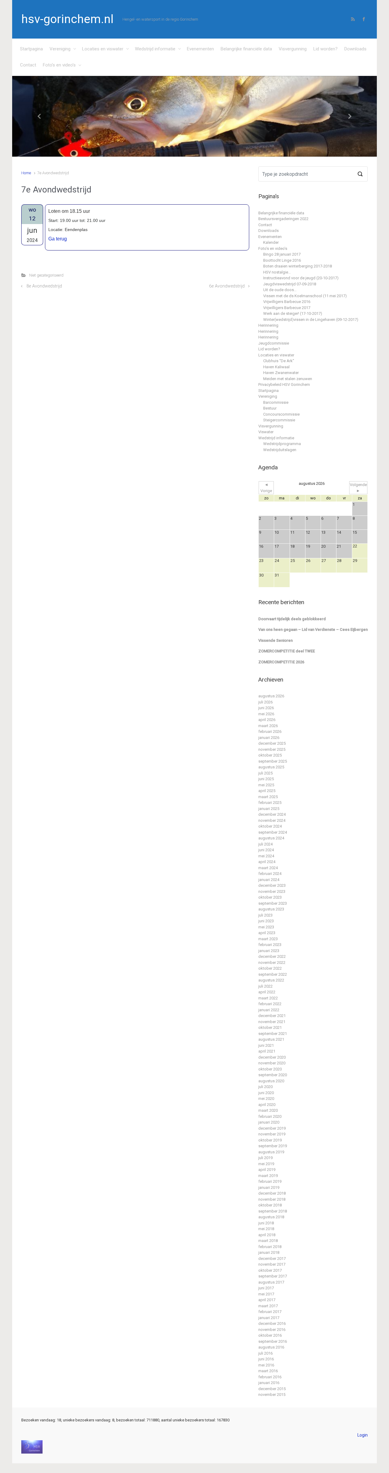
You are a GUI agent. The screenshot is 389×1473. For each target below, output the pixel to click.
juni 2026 (266, 708)
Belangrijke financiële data (246, 49)
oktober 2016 (270, 1335)
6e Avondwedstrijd (227, 286)
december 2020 (272, 1057)
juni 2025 (266, 779)
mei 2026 (266, 714)
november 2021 (271, 1021)
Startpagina (31, 49)
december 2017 (272, 1258)
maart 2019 (268, 1175)
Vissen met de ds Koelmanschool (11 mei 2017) (305, 296)
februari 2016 (269, 1377)
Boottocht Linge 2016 (282, 260)
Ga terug (57, 238)
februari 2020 (269, 1116)
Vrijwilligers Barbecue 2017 (286, 307)
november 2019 (271, 1134)
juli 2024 (265, 844)
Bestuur (270, 408)
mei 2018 (266, 1228)
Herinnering (268, 325)
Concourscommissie (281, 414)
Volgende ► (358, 487)
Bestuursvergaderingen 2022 (283, 218)
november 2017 (271, 1264)
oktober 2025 (270, 755)
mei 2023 (266, 927)
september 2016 (272, 1341)
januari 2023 (268, 950)
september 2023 (272, 903)
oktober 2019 (270, 1140)
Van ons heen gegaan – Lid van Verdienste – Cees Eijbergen (313, 629)
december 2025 (272, 743)
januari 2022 (268, 1010)
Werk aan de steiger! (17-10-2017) (292, 313)
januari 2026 (268, 737)
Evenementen (200, 49)
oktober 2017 (270, 1270)
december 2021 (272, 1015)
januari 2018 (268, 1252)
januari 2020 (268, 1122)
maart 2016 (268, 1371)
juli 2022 (265, 986)
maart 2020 (268, 1110)
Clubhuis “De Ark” (278, 361)
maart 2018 (268, 1240)
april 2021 (266, 1051)
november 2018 (271, 1199)
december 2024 (272, 814)
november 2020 (271, 1063)
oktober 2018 (270, 1205)
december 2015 (272, 1388)
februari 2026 (269, 731)
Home (26, 173)
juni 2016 (266, 1359)
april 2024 (266, 861)
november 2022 (271, 962)
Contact (28, 65)
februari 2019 (269, 1181)
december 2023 (272, 885)
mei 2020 (266, 1098)
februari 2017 (269, 1311)
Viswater (266, 432)
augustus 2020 (271, 1081)
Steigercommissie (279, 420)
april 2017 (266, 1300)
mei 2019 (266, 1164)
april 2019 (266, 1169)
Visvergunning (293, 49)
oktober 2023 (270, 897)
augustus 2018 (271, 1217)
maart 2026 (268, 725)
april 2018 (266, 1235)
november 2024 (271, 820)
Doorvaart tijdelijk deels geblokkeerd (292, 619)
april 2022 (266, 992)
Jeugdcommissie (273, 343)
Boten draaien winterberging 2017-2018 (297, 266)
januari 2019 (268, 1187)
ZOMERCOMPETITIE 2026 (281, 662)
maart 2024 (268, 868)
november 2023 (271, 891)
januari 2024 (268, 879)
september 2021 (272, 1033)
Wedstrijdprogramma (282, 443)
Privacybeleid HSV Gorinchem (284, 384)
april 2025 (266, 790)
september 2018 (272, 1211)
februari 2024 (269, 873)
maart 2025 (268, 796)
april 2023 (266, 932)
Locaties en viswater (102, 49)
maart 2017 (268, 1306)
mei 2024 (266, 856)
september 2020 (272, 1075)
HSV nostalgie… (277, 272)
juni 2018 (266, 1223)
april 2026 (266, 719)
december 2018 (272, 1193)
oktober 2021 (270, 1027)
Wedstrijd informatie (155, 49)
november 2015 (271, 1394)
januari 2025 (268, 808)
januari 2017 (268, 1317)
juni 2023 (266, 921)
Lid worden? (325, 49)
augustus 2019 (271, 1152)
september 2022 (272, 974)
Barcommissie (275, 402)
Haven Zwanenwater (281, 372)
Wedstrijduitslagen (279, 449)
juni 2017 (266, 1288)
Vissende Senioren (275, 640)
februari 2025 (269, 802)
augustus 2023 (271, 909)
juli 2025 (265, 773)
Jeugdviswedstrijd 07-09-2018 (289, 284)
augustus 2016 (271, 1347)
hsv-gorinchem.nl (67, 19)
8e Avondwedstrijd (44, 286)
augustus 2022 (271, 980)
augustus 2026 (271, 696)
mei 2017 (266, 1294)
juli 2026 (265, 702)
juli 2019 (265, 1157)
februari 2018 (269, 1246)
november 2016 (271, 1329)
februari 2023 (269, 944)
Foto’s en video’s (59, 65)
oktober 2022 (270, 968)
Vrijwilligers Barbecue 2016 (286, 301)
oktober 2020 (270, 1069)
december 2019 (272, 1128)
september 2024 (272, 832)
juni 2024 (266, 850)
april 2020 (266, 1104)
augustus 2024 (271, 838)
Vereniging (60, 49)
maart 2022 (268, 998)
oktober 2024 (270, 826)
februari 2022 (269, 1004)
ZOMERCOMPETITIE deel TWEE (286, 651)
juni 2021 (266, 1045)
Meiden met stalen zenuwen (287, 378)
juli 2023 (265, 915)
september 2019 (272, 1146)
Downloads (355, 49)
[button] (39, 116)
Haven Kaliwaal (276, 367)
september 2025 (272, 761)
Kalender (271, 242)
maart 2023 (268, 939)
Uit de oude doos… (280, 289)
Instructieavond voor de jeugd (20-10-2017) (301, 278)
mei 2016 (266, 1365)
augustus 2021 (271, 1039)
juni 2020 (266, 1092)
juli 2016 (265, 1353)
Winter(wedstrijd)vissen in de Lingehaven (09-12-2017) (310, 319)
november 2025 (271, 749)
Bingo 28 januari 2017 (282, 254)
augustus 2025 (271, 767)
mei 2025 (266, 785)
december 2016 (272, 1323)
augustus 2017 (271, 1282)
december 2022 (272, 956)
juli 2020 (265, 1086)
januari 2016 (268, 1382)
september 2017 (272, 1276)
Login (362, 1435)
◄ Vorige (266, 487)
